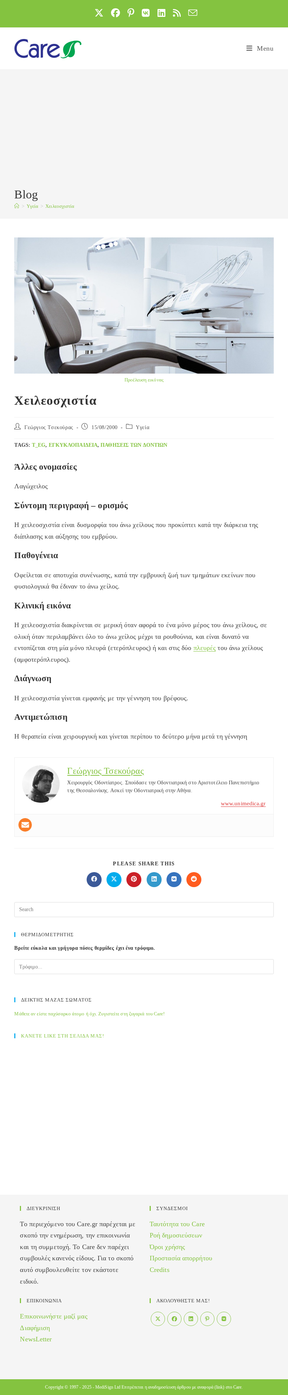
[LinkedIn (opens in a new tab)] (161, 12)
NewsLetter (36, 1339)
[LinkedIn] (191, 1319)
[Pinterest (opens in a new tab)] (131, 12)
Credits (160, 1269)
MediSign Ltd (107, 1387)
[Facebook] (174, 1319)
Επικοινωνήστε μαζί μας (53, 1316)
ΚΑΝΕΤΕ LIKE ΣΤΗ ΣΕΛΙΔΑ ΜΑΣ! (62, 1036)
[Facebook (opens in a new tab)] (115, 12)
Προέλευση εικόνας (144, 380)
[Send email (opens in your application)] (190, 12)
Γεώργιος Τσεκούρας (49, 427)
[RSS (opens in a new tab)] (176, 12)
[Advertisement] (144, 129)
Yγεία (142, 427)
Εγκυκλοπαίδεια (73, 445)
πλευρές (205, 648)
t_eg (38, 445)
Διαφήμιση (35, 1328)
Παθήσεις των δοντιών (133, 445)
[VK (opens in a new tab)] (145, 12)
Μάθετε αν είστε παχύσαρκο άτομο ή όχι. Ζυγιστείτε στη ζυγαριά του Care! (89, 1014)
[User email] (25, 825)
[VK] (224, 1319)
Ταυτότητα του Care (177, 1224)
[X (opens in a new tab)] (99, 12)
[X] (158, 1319)
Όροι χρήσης (167, 1247)
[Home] (16, 206)
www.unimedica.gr (243, 803)
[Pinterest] (207, 1319)
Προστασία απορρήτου (181, 1258)
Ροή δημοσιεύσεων (176, 1235)
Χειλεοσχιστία (59, 206)
